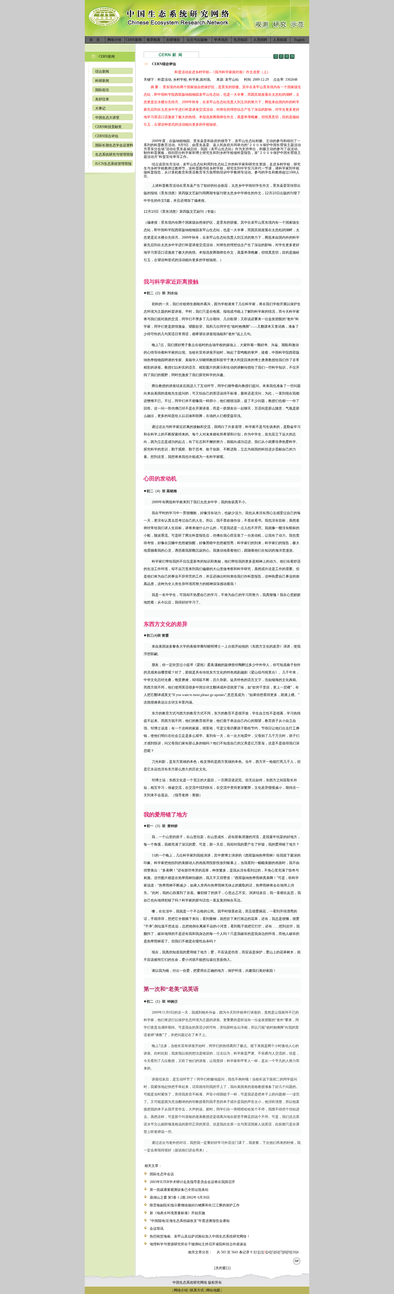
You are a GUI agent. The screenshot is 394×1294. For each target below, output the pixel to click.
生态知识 (240, 40)
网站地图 (213, 1290)
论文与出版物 (197, 40)
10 (294, 1252)
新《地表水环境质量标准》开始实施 (177, 1213)
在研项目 (173, 40)
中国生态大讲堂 (107, 118)
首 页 (94, 40)
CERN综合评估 (106, 136)
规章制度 (153, 40)
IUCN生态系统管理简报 (113, 164)
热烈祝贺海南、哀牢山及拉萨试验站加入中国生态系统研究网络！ (200, 1236)
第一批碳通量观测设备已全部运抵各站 (179, 1190)
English (299, 40)
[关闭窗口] (222, 1268)
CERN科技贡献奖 (108, 127)
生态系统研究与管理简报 (114, 154)
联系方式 (196, 1290)
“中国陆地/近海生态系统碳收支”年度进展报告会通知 (190, 1221)
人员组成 (280, 40)
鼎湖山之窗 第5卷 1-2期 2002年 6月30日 (180, 1197)
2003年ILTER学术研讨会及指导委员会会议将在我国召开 (192, 1182)
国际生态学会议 (162, 1174)
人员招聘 (260, 40)
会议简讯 (157, 1229)
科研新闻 (102, 81)
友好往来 (102, 99)
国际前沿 (102, 90)
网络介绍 (114, 40)
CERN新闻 (134, 40)
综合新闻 (102, 71)
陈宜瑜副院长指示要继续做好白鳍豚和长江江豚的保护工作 (195, 1205)
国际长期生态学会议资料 (114, 145)
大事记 (100, 108)
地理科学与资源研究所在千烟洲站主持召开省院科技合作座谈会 (198, 1244)
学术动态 (221, 40)
